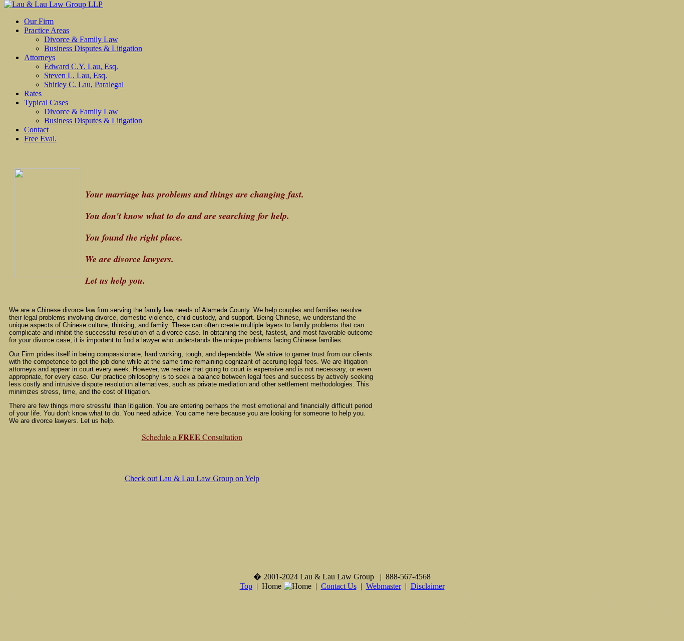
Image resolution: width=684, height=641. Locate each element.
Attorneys (39, 57)
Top (246, 586)
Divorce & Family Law (81, 39)
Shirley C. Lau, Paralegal (84, 84)
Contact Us (339, 586)
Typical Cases (46, 102)
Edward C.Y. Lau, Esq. (81, 66)
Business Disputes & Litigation (93, 48)
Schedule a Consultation (192, 437)
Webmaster (383, 586)
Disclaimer (428, 586)
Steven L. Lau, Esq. (75, 75)
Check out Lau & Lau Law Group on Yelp (192, 478)
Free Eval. (40, 138)
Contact (36, 129)
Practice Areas (46, 30)
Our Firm (39, 21)
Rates (33, 93)
